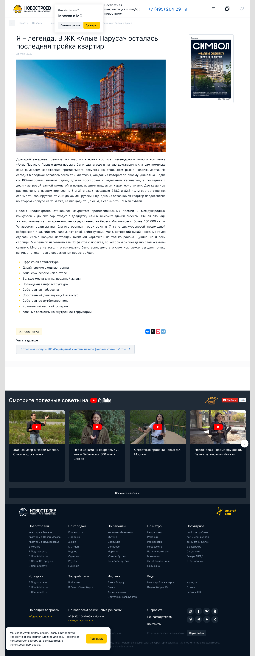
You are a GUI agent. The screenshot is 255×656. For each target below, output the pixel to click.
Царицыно (114, 541)
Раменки (152, 536)
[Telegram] (163, 331)
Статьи (191, 587)
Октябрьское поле (158, 560)
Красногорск (76, 532)
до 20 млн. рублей (198, 541)
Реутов (72, 560)
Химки (72, 541)
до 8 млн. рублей (197, 532)
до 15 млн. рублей (198, 536)
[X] (153, 331)
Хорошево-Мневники (120, 532)
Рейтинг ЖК (194, 591)
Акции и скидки (117, 591)
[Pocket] (158, 331)
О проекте (155, 610)
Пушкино (73, 565)
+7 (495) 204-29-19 (167, 9)
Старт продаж (195, 560)
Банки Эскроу (116, 582)
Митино (112, 536)
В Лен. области (38, 565)
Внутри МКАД (195, 556)
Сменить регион (70, 25)
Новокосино (154, 546)
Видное (72, 551)
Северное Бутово (118, 560)
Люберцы (74, 536)
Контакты (154, 624)
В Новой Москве (39, 556)
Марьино (113, 551)
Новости (192, 582)
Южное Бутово (117, 556)
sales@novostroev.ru (80, 620)
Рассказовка (154, 541)
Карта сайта (196, 633)
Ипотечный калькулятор (122, 596)
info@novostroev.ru (40, 616)
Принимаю (96, 638)
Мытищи (73, 546)
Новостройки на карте (160, 582)
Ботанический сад (158, 551)
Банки (111, 587)
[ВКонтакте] (147, 331)
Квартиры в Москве (40, 532)
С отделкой (193, 551)
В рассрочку (194, 546)
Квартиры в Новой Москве (45, 536)
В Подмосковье (38, 551)
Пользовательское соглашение (166, 633)
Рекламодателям (159, 617)
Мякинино (153, 556)
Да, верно (91, 25)
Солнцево (114, 546)
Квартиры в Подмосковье (44, 541)
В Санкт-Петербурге (41, 560)
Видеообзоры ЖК (157, 587)
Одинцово (74, 556)
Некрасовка (154, 532)
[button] (244, 443)
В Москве (34, 546)
